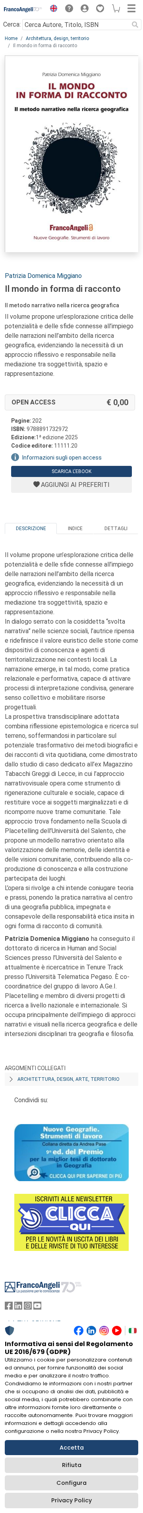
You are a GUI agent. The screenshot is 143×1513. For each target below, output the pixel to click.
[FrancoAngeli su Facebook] (9, 1307)
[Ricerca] (135, 24)
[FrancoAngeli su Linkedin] (18, 1307)
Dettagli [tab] (116, 528)
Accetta (72, 1448)
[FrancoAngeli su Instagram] (28, 1307)
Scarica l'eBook (71, 471)
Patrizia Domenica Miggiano (43, 276)
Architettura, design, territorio (57, 38)
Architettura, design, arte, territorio (68, 1079)
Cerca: (12, 24)
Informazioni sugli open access (62, 457)
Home (11, 38)
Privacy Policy (71, 1500)
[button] (51, 9)
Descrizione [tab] (31, 528)
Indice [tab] (75, 528)
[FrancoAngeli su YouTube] (37, 1307)
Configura (71, 1483)
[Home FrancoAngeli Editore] (23, 9)
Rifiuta (71, 1465)
